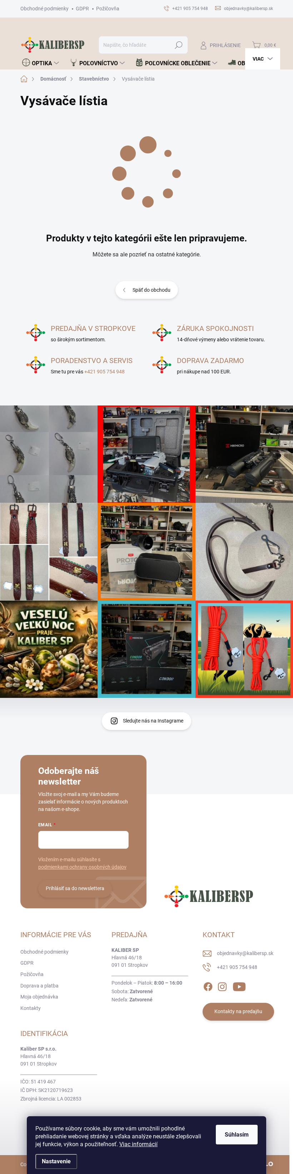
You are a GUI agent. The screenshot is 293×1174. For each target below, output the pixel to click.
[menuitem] (40, 63)
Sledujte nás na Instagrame (153, 721)
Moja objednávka (39, 997)
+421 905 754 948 (104, 371)
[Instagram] (222, 985)
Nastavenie (56, 1161)
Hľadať (178, 45)
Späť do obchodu (151, 290)
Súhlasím (237, 1134)
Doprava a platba (39, 986)
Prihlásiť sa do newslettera (75, 888)
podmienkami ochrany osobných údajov (82, 867)
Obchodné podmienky (44, 8)
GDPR (82, 8)
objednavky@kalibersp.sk (245, 953)
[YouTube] (239, 985)
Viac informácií (138, 1144)
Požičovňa (107, 8)
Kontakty (30, 1008)
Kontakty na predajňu (238, 1011)
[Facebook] (208, 985)
